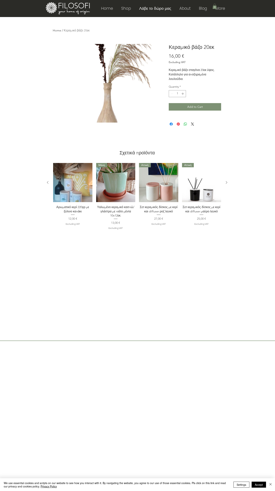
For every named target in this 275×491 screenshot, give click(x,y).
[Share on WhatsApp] (185, 124)
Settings (241, 485)
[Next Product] (226, 182)
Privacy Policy (49, 486)
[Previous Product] (47, 182)
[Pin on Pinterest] (178, 124)
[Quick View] (72, 182)
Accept (259, 485)
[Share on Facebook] (171, 124)
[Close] (270, 484)
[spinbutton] (177, 93)
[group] (137, 196)
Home (57, 30)
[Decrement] (171, 93)
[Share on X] (192, 124)
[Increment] (183, 93)
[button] (215, 6)
